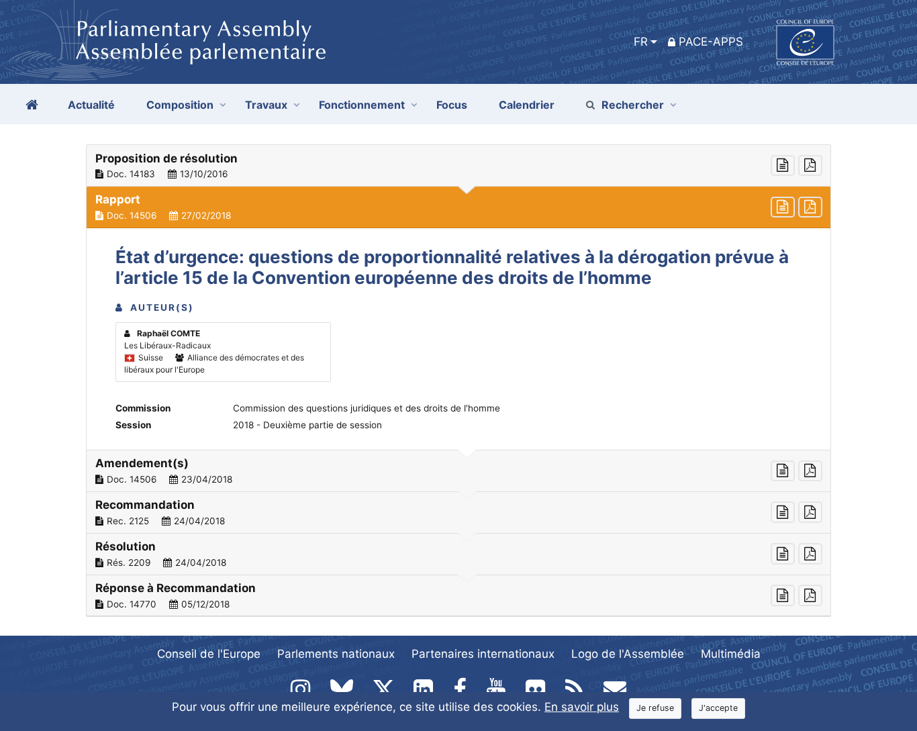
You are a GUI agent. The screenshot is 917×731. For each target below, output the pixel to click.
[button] (458, 166)
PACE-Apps (711, 41)
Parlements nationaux (336, 654)
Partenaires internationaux (483, 654)
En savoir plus (581, 707)
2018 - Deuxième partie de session (307, 425)
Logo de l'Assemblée (627, 654)
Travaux (266, 104)
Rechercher (632, 104)
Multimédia (731, 654)
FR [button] (641, 41)
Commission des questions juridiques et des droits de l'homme (366, 408)
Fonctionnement (362, 104)
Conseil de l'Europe (208, 654)
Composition (179, 104)
